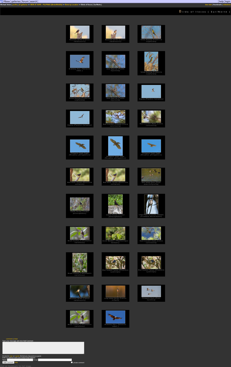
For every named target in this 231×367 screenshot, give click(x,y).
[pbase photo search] (33, 3)
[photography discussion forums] (25, 3)
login (11, 356)
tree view (208, 5)
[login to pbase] (228, 3)
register (17, 356)
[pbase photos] (5, 3)
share (16, 339)
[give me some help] (221, 3)
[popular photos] (128, 3)
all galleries (23, 5)
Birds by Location (71, 5)
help (16, 362)
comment (9, 339)
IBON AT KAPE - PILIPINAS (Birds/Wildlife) (46, 5)
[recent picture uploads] (16, 3)
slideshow (227, 5)
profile (15, 5)
